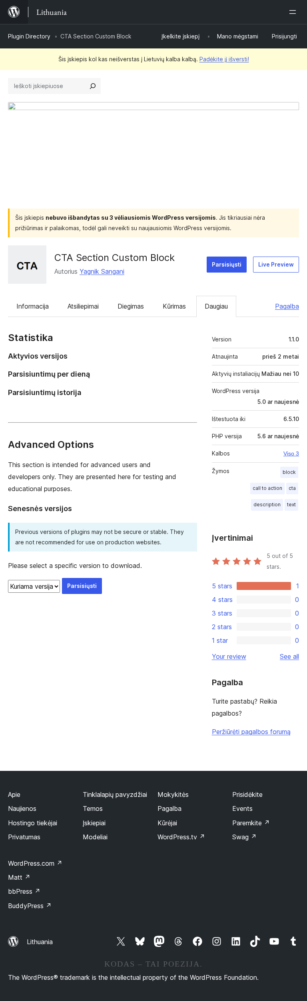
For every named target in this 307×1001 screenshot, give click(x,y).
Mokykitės (173, 794)
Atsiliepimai (83, 306)
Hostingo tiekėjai (32, 823)
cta (292, 488)
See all (289, 656)
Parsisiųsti (226, 264)
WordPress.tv (181, 837)
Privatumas (24, 837)
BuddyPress (30, 906)
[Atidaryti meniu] (294, 12)
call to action (267, 488)
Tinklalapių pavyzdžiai (115, 794)
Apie (14, 794)
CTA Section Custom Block (114, 257)
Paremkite (251, 823)
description (267, 505)
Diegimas (131, 306)
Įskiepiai (94, 823)
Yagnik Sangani (102, 271)
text (291, 505)
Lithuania (40, 942)
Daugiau (216, 306)
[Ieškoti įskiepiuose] (93, 86)
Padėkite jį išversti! (224, 59)
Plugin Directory (29, 36)
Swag (244, 837)
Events (242, 808)
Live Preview (276, 264)
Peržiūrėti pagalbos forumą (251, 732)
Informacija (32, 306)
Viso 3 (291, 453)
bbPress (24, 891)
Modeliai (95, 837)
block (289, 472)
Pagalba (287, 306)
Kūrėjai (167, 823)
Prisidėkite (247, 794)
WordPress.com (35, 863)
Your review (229, 656)
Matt (19, 877)
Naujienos (22, 808)
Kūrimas (174, 306)
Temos (93, 808)
